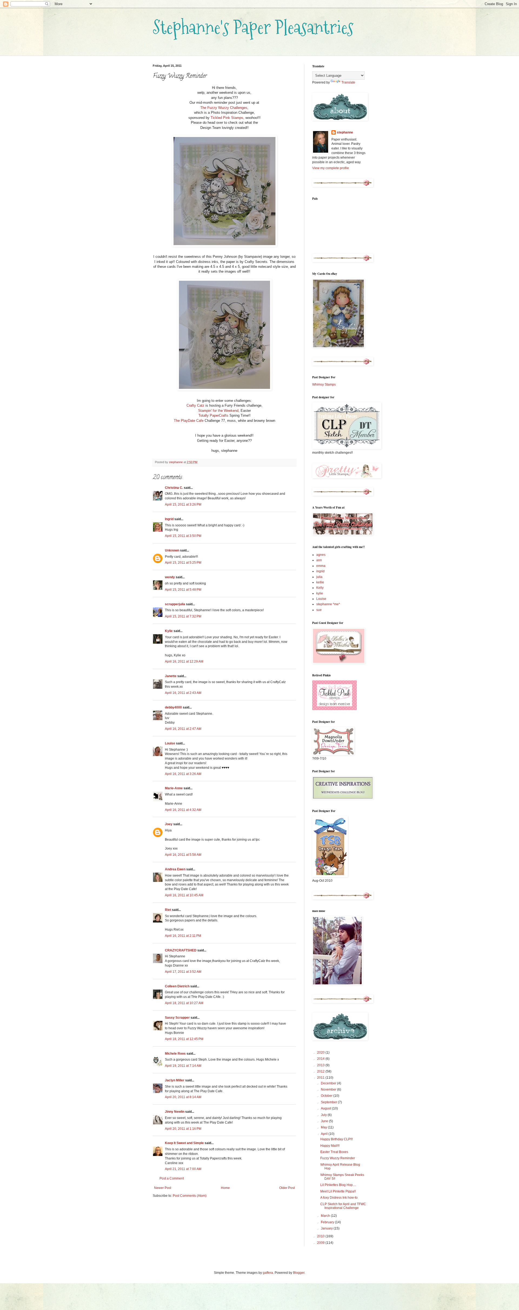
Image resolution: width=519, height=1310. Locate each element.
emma (320, 566)
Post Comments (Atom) (190, 1196)
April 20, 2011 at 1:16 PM (183, 1129)
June (325, 1121)
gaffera (268, 1273)
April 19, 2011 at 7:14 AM (183, 1066)
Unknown (172, 550)
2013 (321, 1065)
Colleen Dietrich (177, 986)
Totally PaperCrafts (213, 415)
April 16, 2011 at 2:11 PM (183, 936)
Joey (168, 824)
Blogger (298, 1273)
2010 (321, 1236)
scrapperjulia (175, 604)
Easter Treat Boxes (334, 1152)
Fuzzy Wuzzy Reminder (337, 1158)
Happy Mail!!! (330, 1146)
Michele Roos (175, 1053)
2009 (321, 1243)
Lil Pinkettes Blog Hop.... (338, 1185)
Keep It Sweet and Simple (184, 1143)
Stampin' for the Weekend (218, 411)
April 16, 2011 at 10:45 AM (184, 895)
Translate (348, 82)
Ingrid (169, 519)
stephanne (345, 132)
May (324, 1127)
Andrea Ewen (175, 869)
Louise (170, 743)
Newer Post (162, 1188)
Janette (171, 676)
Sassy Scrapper (177, 1018)
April (324, 1134)
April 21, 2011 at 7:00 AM (183, 1169)
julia (319, 577)
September (329, 1102)
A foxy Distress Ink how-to (339, 1197)
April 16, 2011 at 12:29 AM (184, 661)
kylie (319, 593)
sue (319, 610)
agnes (320, 555)
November (329, 1089)
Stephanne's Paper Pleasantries (253, 27)
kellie (320, 582)
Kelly (320, 588)
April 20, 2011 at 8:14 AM (183, 1097)
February (328, 1222)
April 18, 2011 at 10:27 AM (184, 1003)
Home (225, 1188)
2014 (321, 1059)
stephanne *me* (328, 604)
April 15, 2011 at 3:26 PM (183, 504)
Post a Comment (171, 1178)
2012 (321, 1071)
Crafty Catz (195, 405)
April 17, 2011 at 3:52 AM (183, 972)
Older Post (287, 1188)
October (327, 1096)
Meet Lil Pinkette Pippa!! (338, 1191)
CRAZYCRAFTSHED (181, 950)
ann (319, 560)
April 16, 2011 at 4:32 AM (183, 810)
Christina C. (174, 488)
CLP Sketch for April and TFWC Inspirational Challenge (343, 1206)
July (324, 1115)
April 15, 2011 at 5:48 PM (183, 589)
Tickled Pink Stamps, (227, 118)
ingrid (320, 571)
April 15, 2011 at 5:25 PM (183, 562)
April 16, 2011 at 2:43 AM (183, 693)
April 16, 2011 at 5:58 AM (183, 855)
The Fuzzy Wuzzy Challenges (223, 108)
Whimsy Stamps (324, 384)
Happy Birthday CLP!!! (336, 1139)
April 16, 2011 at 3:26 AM (183, 774)
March (326, 1216)
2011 (321, 1078)
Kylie (169, 631)
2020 (321, 1052)
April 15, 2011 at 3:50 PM (183, 536)
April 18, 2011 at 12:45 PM (184, 1039)
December (329, 1083)
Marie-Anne (174, 788)
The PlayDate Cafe (189, 421)
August (326, 1108)
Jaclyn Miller (174, 1080)
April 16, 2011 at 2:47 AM (183, 729)
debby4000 (173, 707)
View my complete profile (330, 168)
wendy (170, 577)
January (327, 1228)
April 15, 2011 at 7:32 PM (183, 616)
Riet (168, 910)
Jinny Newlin (174, 1112)
